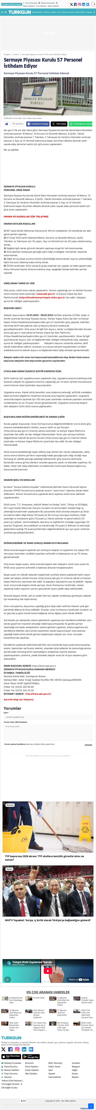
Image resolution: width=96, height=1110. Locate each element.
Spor (50, 1070)
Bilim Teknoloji (55, 1063)
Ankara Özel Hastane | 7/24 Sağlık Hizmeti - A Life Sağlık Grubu (12, 1084)
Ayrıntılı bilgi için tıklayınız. (19, 700)
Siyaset (51, 1073)
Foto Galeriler (41, 6)
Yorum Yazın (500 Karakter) (15, 722)
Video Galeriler (53, 6)
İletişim (75, 1077)
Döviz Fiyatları (31, 1066)
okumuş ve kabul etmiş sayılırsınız (29, 744)
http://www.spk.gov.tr (38, 694)
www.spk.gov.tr (45, 294)
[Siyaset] (48, 890)
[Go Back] (91, 1106)
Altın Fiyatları (31, 1073)
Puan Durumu (11, 1073)
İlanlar (16, 54)
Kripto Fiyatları (32, 1070)
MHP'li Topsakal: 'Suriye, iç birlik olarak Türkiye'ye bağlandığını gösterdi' (48, 920)
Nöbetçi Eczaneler (48, 3)
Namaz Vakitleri (29, 6)
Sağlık (75, 1070)
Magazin (76, 1066)
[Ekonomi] (48, 826)
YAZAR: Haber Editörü (34, 118)
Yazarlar (8, 1077)
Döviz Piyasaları (31, 3)
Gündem (76, 1063)
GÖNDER (88, 745)
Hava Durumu (11, 1066)
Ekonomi (29, 1063)
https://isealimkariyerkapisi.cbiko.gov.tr (42, 298)
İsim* (6, 712)
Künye (75, 1073)
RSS (24, 1101)
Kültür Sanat (54, 1066)
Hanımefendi (54, 1077)
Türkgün (7, 54)
